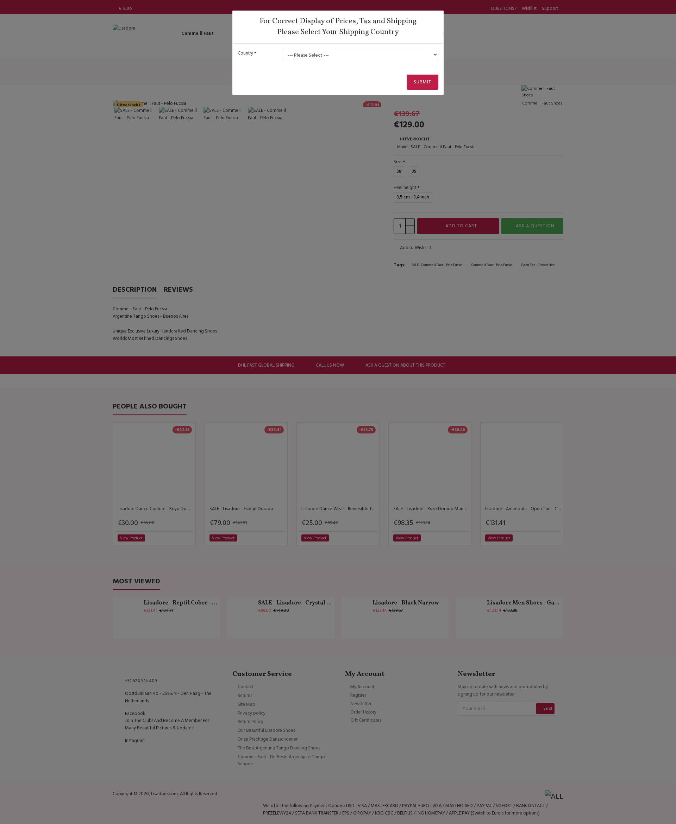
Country (245, 53)
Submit (422, 82)
